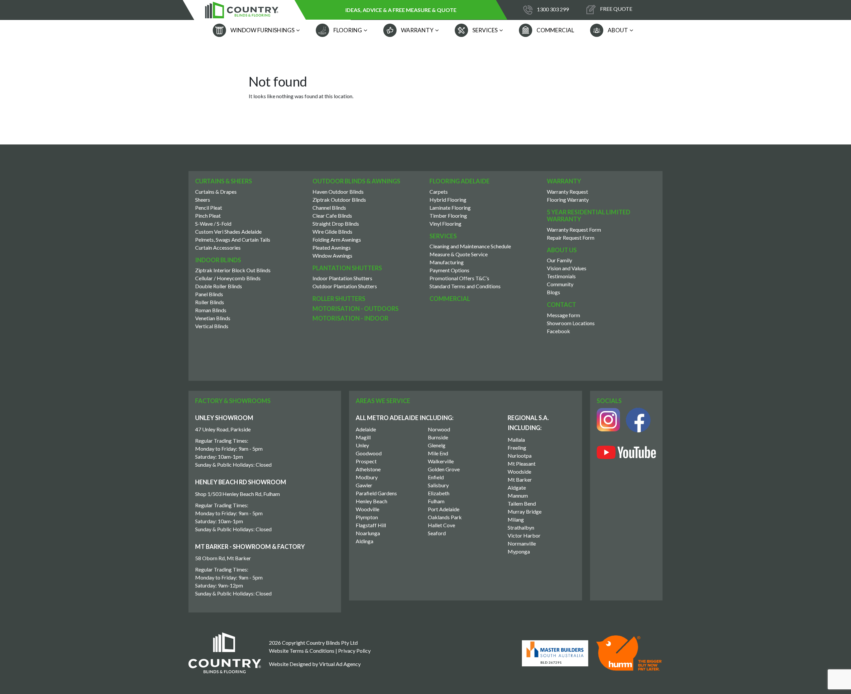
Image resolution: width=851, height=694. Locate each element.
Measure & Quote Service (458, 254)
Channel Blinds (329, 207)
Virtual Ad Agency (340, 664)
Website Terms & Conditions (301, 650)
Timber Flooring (448, 215)
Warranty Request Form (574, 229)
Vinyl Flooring (445, 223)
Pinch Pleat (208, 215)
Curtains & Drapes (216, 191)
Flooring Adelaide (459, 181)
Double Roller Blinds (218, 286)
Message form (563, 315)
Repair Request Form (570, 237)
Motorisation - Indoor (350, 318)
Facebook (558, 331)
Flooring (347, 30)
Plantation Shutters (347, 268)
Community (560, 284)
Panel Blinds (209, 294)
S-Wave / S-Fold (213, 223)
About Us (562, 250)
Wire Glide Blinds (332, 231)
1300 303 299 (553, 9)
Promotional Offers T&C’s (459, 278)
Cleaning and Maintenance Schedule (470, 246)
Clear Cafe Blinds (332, 215)
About (617, 30)
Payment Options (449, 270)
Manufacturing (446, 262)
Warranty (416, 30)
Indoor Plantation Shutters (342, 278)
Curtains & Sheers (223, 181)
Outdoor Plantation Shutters (344, 286)
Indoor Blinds (218, 260)
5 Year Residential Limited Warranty (588, 215)
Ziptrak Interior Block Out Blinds (233, 270)
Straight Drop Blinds (335, 223)
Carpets (438, 191)
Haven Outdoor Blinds (338, 191)
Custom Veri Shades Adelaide (228, 231)
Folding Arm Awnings (336, 239)
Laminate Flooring (450, 207)
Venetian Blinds (212, 318)
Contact (561, 304)
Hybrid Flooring (447, 199)
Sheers (202, 199)
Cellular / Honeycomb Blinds (228, 278)
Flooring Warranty (568, 199)
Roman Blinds (210, 310)
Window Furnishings (262, 30)
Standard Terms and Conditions (465, 286)
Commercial (555, 30)
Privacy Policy (354, 650)
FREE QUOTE (615, 9)
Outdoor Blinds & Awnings (356, 181)
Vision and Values (566, 268)
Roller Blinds (209, 302)
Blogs (553, 292)
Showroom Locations (571, 323)
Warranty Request (567, 191)
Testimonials (561, 276)
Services (484, 30)
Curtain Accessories (218, 247)
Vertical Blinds (211, 326)
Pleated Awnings (331, 247)
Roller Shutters (338, 298)
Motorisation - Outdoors (355, 308)
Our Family (559, 260)
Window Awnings (332, 255)
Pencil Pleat (208, 207)
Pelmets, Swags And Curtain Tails (232, 239)
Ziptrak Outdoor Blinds (339, 199)
